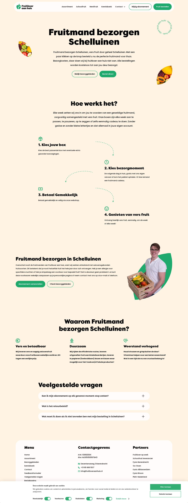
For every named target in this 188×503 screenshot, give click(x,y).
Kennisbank (106, 6)
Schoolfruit (81, 6)
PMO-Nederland (140, 477)
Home (27, 455)
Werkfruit (94, 6)
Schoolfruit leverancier (143, 458)
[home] (25, 7)
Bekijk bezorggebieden (85, 74)
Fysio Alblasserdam (141, 469)
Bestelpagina (30, 480)
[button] (119, 7)
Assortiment (67, 6)
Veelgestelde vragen (33, 477)
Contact (119, 6)
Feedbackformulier (32, 473)
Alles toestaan (165, 487)
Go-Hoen (137, 466)
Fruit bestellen (162, 6)
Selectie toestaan (165, 494)
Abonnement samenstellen (30, 284)
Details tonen (121, 499)
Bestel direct (107, 74)
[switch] (68, 498)
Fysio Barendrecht (141, 462)
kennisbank (29, 466)
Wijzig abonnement (140, 6)
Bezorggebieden (31, 462)
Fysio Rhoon (138, 473)
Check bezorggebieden (60, 284)
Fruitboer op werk (140, 455)
